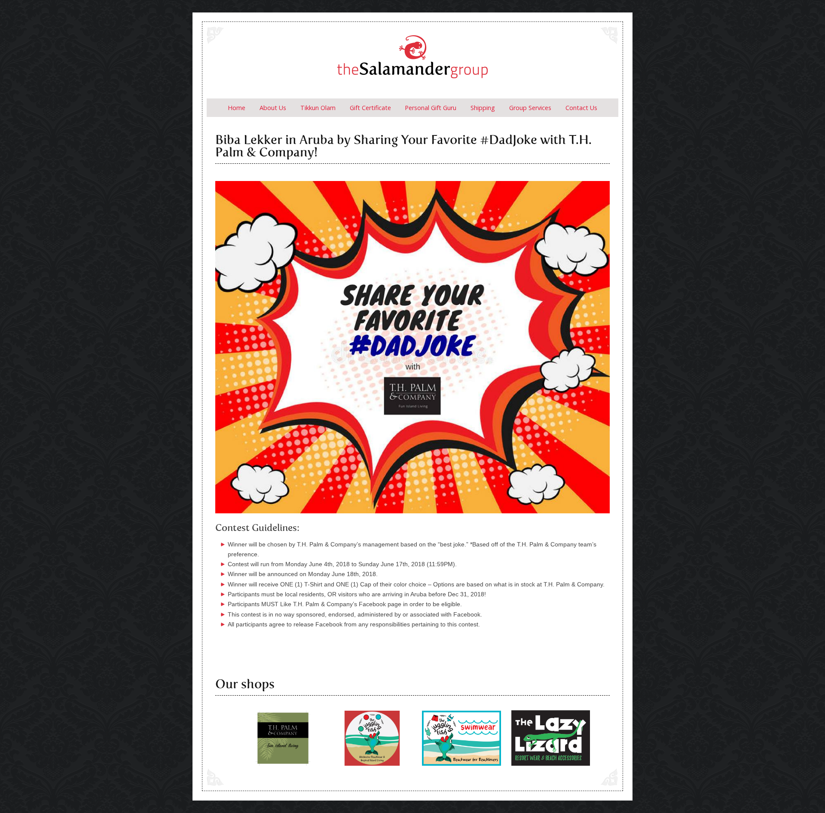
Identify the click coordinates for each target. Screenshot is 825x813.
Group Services (530, 108)
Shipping (483, 108)
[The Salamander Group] (412, 60)
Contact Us (581, 108)
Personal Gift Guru (430, 108)
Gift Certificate (370, 108)
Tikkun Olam (318, 108)
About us (273, 108)
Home (236, 108)
